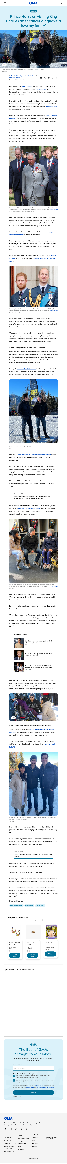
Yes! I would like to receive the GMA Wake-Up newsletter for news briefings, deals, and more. (34, 1081)
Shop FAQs (35, 1134)
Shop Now (15, 955)
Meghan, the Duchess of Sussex (29, 508)
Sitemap (48, 1134)
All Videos (35, 1143)
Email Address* (17, 1065)
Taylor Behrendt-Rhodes (27, 76)
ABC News (35, 1137)
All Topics (34, 1146)
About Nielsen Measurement (22, 1142)
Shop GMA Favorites (18, 917)
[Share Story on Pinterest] (48, 77)
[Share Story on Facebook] (41, 77)
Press (19, 1146)
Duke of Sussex (27, 86)
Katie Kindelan (15, 76)
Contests (6, 1134)
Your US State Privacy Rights (24, 1134)
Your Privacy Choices (10, 1143)
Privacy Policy (30, 1087)
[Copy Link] (56, 77)
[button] (5, 3)
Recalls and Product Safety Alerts (51, 1137)
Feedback (21, 1149)
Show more (53, 209)
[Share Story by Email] (52, 77)
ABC (33, 1140)
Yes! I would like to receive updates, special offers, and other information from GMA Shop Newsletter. (32, 1076)
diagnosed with (51, 106)
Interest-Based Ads (23, 1138)
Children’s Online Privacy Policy (9, 1147)
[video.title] (33, 49)
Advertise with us (9, 1151)
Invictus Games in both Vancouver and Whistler (34, 454)
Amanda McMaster (14, 77)
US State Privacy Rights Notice (45, 1087)
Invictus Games (40, 89)
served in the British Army (26, 369)
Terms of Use (39, 1085)
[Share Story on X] (44, 77)
